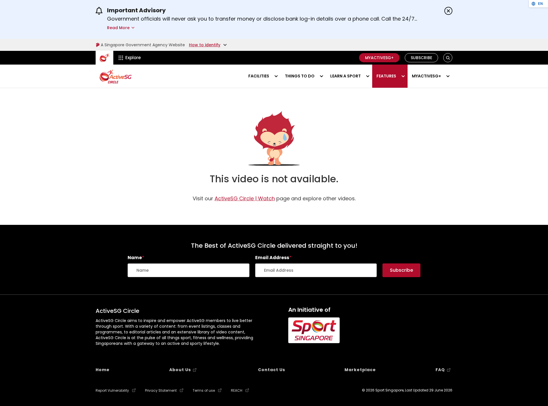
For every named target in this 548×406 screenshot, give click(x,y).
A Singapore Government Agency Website (143, 44)
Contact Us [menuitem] (271, 369)
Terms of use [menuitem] (204, 390)
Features (386, 76)
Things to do (300, 76)
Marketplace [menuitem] (360, 369)
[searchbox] (188, 270)
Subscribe (421, 58)
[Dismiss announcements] (448, 11)
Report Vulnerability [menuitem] (112, 390)
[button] (448, 58)
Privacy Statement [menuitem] (161, 390)
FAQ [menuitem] (440, 369)
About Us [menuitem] (180, 369)
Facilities (258, 76)
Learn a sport (345, 76)
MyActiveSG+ (379, 58)
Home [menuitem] (103, 369)
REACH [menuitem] (236, 390)
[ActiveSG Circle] (116, 76)
